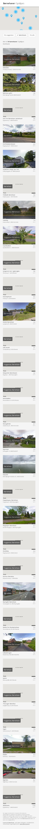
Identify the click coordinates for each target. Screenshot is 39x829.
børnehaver (21, 35)
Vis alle (32, 35)
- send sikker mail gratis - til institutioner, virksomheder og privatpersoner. (18, 823)
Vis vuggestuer (9, 35)
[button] (11, 16)
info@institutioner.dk (26, 818)
